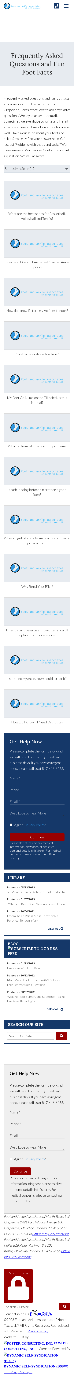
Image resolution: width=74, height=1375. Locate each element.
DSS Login (25, 1372)
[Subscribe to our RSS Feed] (37, 953)
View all (53, 928)
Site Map (10, 1372)
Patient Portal (18, 1273)
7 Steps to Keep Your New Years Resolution (36, 904)
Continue (37, 837)
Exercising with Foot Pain (23, 968)
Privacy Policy (34, 825)
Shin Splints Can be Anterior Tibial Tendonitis (36, 892)
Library (16, 877)
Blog (13, 943)
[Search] (61, 1036)
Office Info (39, 1234)
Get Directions (58, 1234)
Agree (30, 825)
